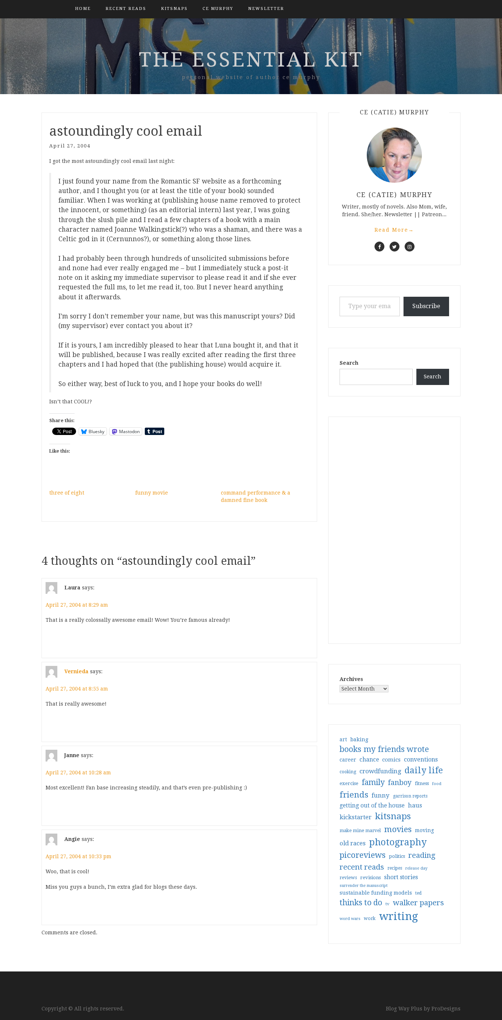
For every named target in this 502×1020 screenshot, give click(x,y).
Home (83, 8)
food (436, 783)
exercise (349, 783)
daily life (424, 770)
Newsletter (266, 8)
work (370, 918)
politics (397, 856)
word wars (350, 918)
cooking (348, 771)
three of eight (66, 493)
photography (398, 842)
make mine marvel (360, 830)
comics (391, 759)
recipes (394, 868)
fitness (422, 783)
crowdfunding (380, 771)
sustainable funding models (376, 893)
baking (359, 739)
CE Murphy (217, 8)
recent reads (362, 867)
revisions (370, 877)
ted (418, 893)
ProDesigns (445, 1009)
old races (353, 843)
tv (388, 903)
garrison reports (410, 796)
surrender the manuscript (364, 885)
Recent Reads (125, 8)
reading (421, 855)
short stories (401, 877)
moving (424, 830)
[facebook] (379, 247)
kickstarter (356, 817)
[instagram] (410, 247)
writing (398, 916)
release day (416, 868)
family (373, 782)
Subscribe (426, 306)
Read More (394, 230)
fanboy (400, 782)
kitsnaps (174, 8)
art (343, 739)
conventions (421, 759)
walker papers (418, 902)
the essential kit (251, 59)
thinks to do (361, 902)
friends (354, 794)
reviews (348, 877)
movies (398, 829)
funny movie (151, 493)
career (348, 760)
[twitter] (394, 247)
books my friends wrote (384, 749)
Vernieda (76, 671)
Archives (351, 679)
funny (381, 795)
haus (415, 805)
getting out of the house (372, 805)
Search (349, 363)
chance (369, 759)
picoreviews (363, 855)
